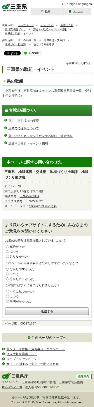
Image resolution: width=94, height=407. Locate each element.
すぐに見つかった (22, 291)
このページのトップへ (48, 337)
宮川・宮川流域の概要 (23, 121)
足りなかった (19, 256)
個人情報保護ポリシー (22, 354)
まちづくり (47, 25)
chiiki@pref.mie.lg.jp (43, 206)
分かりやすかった (22, 269)
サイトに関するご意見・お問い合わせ (33, 364)
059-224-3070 (12, 387)
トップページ (26, 25)
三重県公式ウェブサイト (14, 7)
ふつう (14, 251)
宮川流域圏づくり (15, 29)
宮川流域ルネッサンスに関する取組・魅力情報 (40, 136)
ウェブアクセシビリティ (23, 359)
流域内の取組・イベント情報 (50, 29)
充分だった (17, 246)
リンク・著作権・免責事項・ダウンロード (36, 349)
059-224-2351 (29, 196)
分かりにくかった (22, 279)
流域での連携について (23, 128)
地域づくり (66, 25)
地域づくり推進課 (15, 44)
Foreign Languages (78, 4)
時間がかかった (20, 301)
